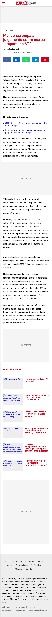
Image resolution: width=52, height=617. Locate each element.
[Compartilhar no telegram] (35, 59)
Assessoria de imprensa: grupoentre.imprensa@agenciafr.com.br (31, 608)
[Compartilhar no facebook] (7, 59)
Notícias (13, 30)
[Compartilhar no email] (45, 59)
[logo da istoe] (26, 3)
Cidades (37, 565)
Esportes (19, 561)
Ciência (18, 569)
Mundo (31, 561)
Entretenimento (22, 565)
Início (5, 30)
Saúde (29, 569)
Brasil (40, 561)
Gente (9, 565)
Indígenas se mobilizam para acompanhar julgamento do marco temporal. (25, 131)
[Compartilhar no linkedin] (16, 59)
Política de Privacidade (6, 608)
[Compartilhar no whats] (26, 59)
